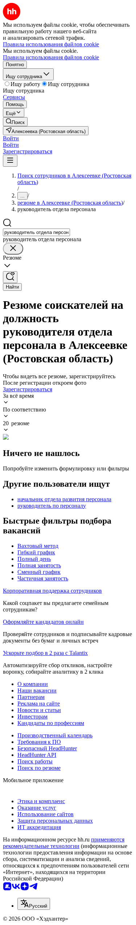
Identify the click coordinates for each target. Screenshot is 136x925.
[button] (11, 138)
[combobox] (36, 232)
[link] (15, 121)
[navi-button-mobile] (10, 161)
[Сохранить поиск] (10, 277)
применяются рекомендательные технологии (63, 842)
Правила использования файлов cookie (51, 57)
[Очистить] (13, 249)
